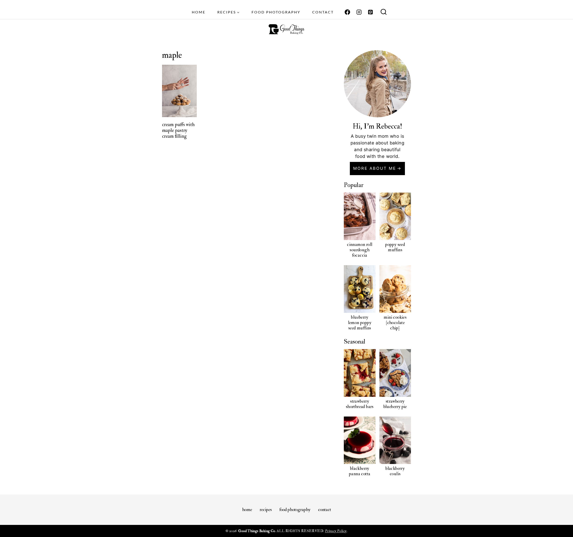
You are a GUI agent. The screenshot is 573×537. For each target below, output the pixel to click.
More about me (374, 168)
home (198, 12)
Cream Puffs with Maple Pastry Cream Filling (178, 130)
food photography (276, 12)
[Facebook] (347, 12)
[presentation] (179, 91)
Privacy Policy (336, 531)
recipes (266, 509)
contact (323, 12)
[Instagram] (359, 12)
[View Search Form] (383, 12)
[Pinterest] (370, 12)
